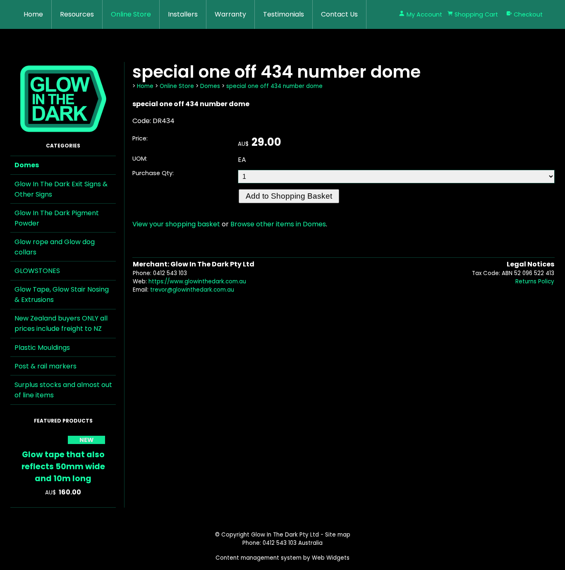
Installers (183, 14)
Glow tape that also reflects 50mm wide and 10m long (63, 466)
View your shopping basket (176, 224)
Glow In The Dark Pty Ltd (285, 535)
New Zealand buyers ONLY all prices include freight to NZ (61, 323)
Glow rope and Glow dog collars (54, 247)
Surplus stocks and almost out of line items (63, 390)
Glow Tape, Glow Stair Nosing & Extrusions (61, 294)
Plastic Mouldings (42, 347)
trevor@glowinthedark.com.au (192, 290)
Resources (77, 14)
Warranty (230, 14)
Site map (337, 535)
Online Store (131, 14)
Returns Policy (534, 281)
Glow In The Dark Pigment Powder (56, 218)
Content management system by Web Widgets (282, 558)
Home (33, 14)
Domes (26, 165)
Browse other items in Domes (278, 224)
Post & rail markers (45, 366)
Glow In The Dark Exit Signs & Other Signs (61, 189)
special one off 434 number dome (274, 86)
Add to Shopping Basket (289, 196)
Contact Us (339, 14)
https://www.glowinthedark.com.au (197, 281)
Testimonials (283, 14)
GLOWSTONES (37, 271)
